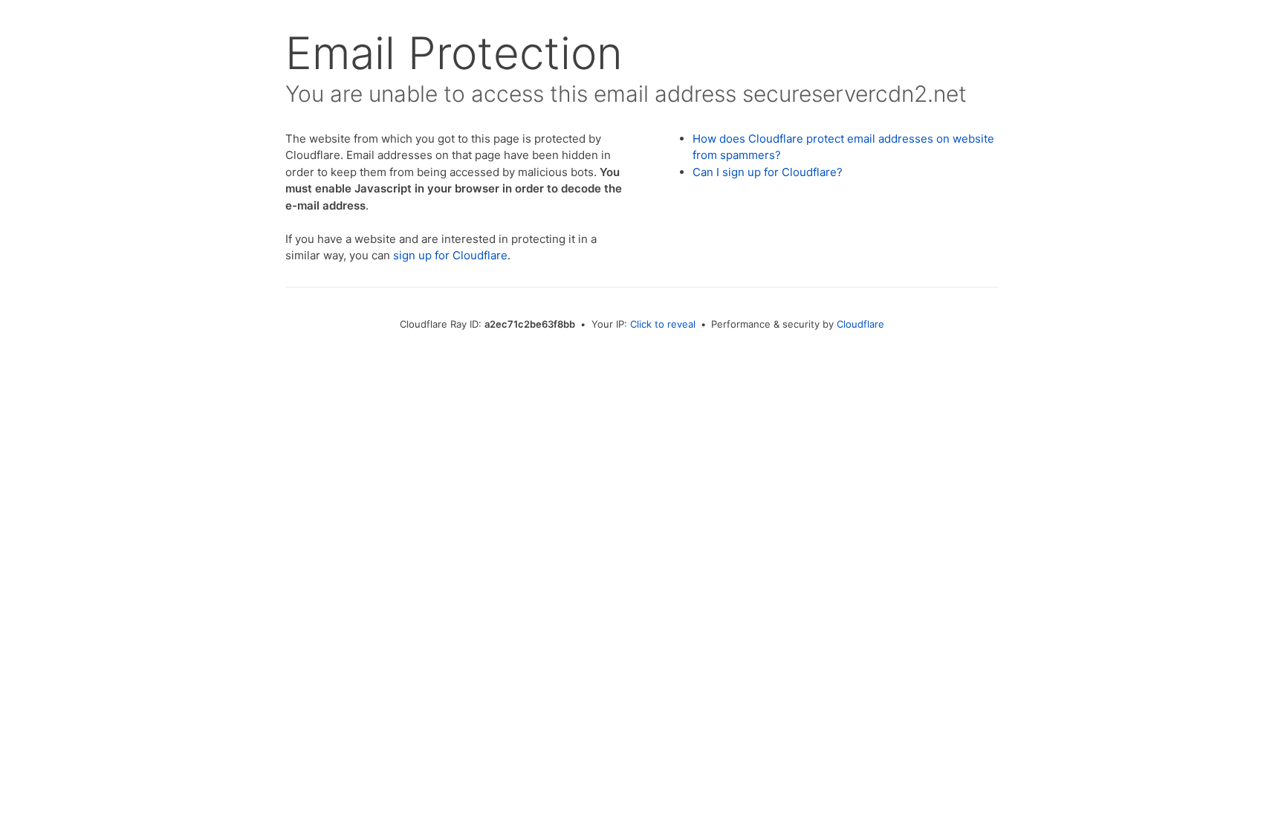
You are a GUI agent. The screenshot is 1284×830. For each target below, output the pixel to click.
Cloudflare (860, 324)
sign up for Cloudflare (450, 255)
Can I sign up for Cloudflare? (768, 172)
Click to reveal (663, 324)
